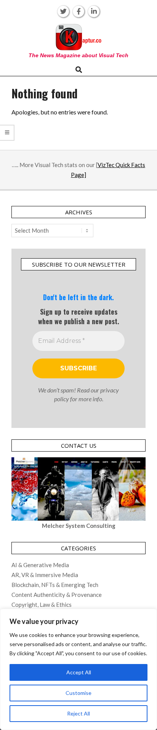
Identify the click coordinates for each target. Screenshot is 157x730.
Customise (78, 693)
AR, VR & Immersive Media (44, 574)
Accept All (78, 672)
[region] (78, 669)
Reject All (78, 713)
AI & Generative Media (40, 564)
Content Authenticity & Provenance (56, 594)
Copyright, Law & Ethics (41, 604)
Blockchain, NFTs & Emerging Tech (54, 584)
